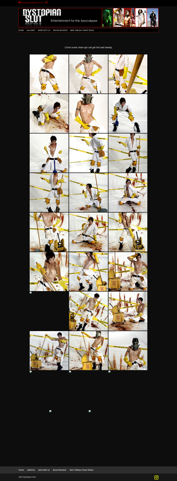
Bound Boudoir (60, 30)
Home (21, 30)
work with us (44, 30)
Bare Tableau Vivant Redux (82, 30)
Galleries (31, 30)
